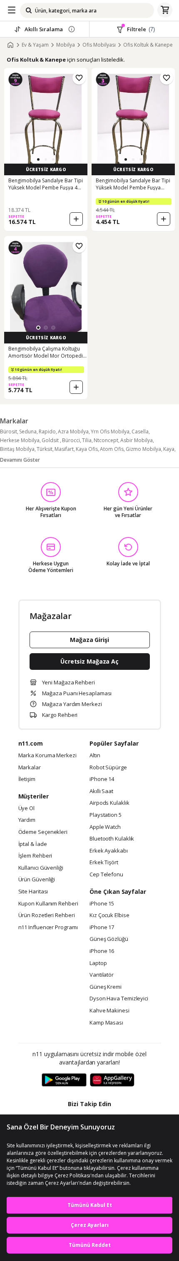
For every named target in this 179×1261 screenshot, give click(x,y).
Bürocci (71, 440)
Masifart (64, 449)
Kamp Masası (106, 1023)
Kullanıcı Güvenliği (40, 868)
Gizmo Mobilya (143, 449)
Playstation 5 (106, 815)
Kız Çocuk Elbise (109, 915)
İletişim (26, 779)
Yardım (26, 820)
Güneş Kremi (106, 987)
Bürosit (8, 431)
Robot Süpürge (108, 767)
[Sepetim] (164, 10)
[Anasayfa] (10, 45)
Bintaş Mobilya (17, 449)
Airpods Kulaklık (109, 803)
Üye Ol (26, 808)
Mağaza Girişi (89, 640)
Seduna (28, 431)
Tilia (87, 440)
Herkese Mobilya (20, 440)
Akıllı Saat (101, 791)
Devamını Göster (20, 459)
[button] (38, 159)
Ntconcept (106, 440)
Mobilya (65, 45)
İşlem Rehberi (35, 856)
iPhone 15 (102, 903)
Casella (140, 431)
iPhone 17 (102, 927)
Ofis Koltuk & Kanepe (148, 45)
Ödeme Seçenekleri (42, 832)
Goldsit (51, 440)
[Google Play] (64, 1080)
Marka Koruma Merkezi (47, 755)
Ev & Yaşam (35, 45)
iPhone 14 (102, 779)
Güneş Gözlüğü (109, 939)
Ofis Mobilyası (99, 45)
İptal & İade (32, 844)
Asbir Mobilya (136, 440)
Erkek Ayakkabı (109, 851)
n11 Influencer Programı (48, 927)
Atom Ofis (112, 449)
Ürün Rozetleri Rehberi (46, 915)
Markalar (29, 767)
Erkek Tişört (104, 862)
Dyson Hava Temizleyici (119, 998)
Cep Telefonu (106, 874)
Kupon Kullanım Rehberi (48, 903)
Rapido (47, 431)
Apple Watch (105, 827)
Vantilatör (102, 975)
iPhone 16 (102, 951)
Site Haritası (33, 891)
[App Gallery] (112, 1080)
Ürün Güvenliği (36, 879)
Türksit (44, 449)
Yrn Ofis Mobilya (110, 431)
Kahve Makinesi (109, 1010)
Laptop (98, 963)
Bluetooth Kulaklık (112, 839)
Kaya (168, 449)
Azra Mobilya (73, 431)
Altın (95, 755)
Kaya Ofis (87, 449)
